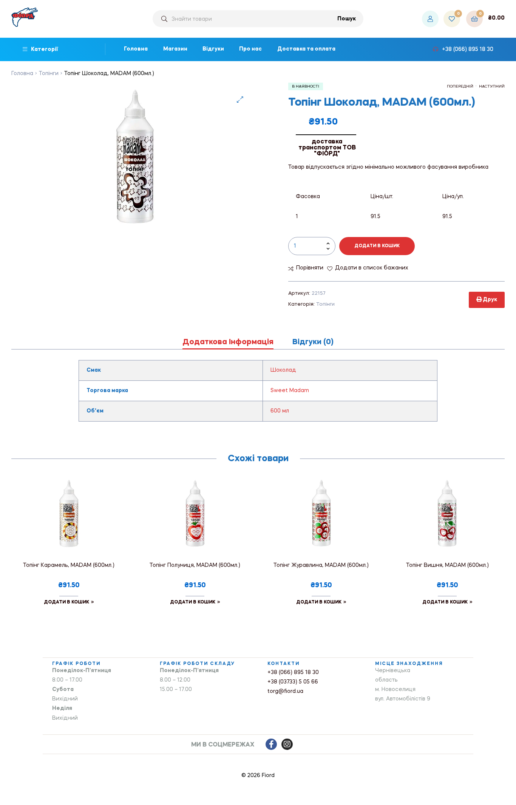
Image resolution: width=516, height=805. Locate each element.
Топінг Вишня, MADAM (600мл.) (447, 565)
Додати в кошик (377, 246)
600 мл (279, 411)
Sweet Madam (289, 390)
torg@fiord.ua (285, 691)
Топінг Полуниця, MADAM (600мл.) (195, 565)
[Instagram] (287, 744)
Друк (489, 299)
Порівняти (309, 268)
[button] (240, 99)
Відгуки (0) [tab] (313, 342)
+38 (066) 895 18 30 (293, 672)
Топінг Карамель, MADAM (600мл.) (68, 565)
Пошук (346, 19)
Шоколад (283, 370)
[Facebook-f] (271, 744)
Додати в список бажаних (371, 268)
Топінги (49, 73)
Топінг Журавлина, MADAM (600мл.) (321, 565)
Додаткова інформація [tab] (227, 342)
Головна (22, 73)
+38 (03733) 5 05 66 (292, 682)
